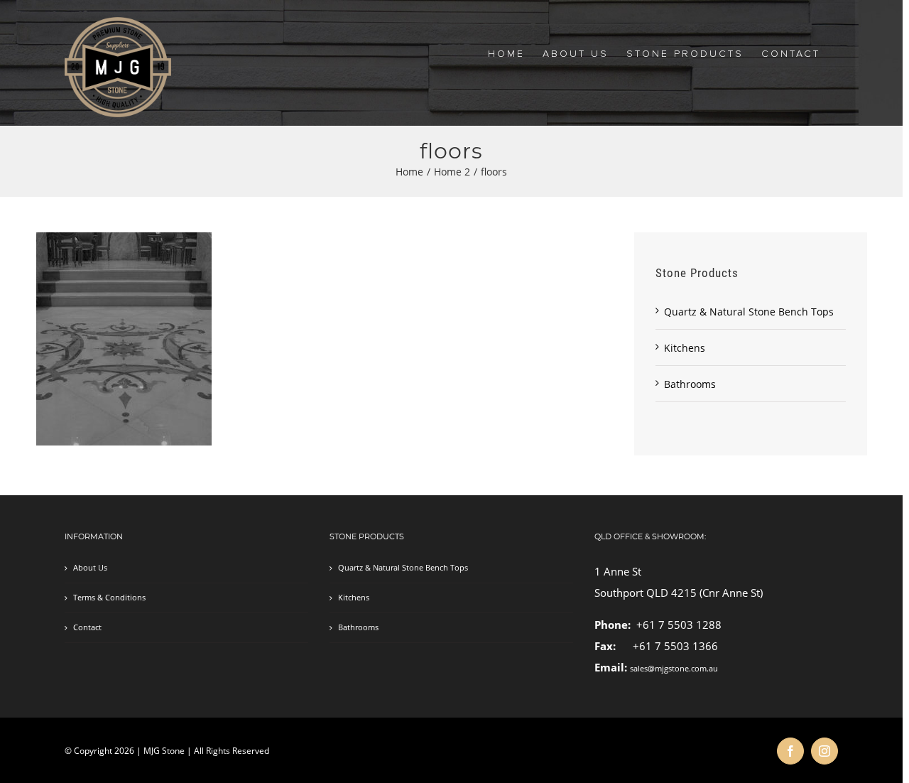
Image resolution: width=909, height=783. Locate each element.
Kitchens (684, 348)
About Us (90, 568)
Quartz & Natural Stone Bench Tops (749, 311)
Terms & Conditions (109, 598)
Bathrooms (690, 384)
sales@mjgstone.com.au (674, 669)
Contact (87, 627)
